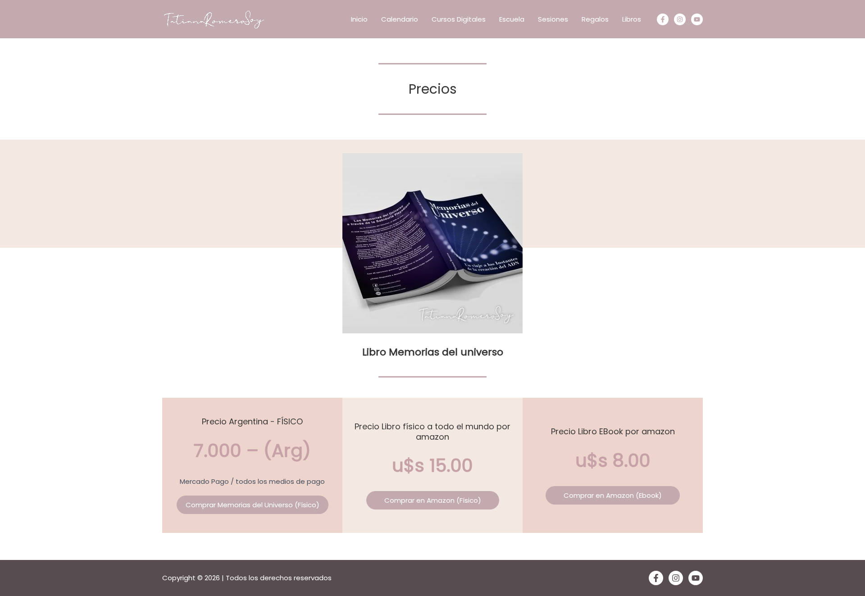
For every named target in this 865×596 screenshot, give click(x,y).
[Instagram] (680, 19)
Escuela (511, 19)
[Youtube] (697, 19)
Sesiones (553, 19)
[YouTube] (695, 578)
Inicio (359, 19)
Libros (631, 19)
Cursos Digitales (459, 19)
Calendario (399, 19)
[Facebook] (663, 19)
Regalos (595, 19)
